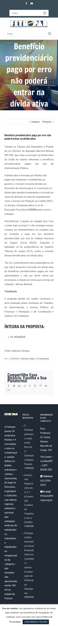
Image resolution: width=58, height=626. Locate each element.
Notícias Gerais (28, 359)
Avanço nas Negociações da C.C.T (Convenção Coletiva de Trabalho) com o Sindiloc (29, 499)
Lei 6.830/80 (29, 209)
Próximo (46, 122)
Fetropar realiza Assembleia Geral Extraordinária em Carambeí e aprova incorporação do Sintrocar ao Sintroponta (29, 563)
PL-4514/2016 (17, 337)
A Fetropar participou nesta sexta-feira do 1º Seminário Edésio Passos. (29, 444)
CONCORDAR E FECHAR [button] (35, 622)
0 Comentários (43, 359)
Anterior (35, 122)
